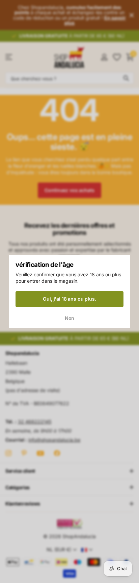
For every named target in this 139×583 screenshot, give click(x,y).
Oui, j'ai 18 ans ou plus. (69, 299)
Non (70, 318)
